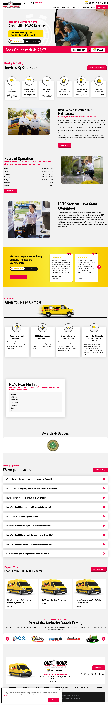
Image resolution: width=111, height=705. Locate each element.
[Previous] (7, 639)
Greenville (35, 12)
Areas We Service (89, 7)
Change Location (38, 2)
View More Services (97, 68)
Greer (13, 408)
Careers (99, 688)
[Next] (99, 267)
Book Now (102, 7)
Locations (16, 12)
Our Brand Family (82, 688)
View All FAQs (100, 470)
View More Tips (98, 569)
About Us (76, 7)
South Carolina (25, 12)
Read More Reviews (18, 277)
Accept (54, 700)
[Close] (59, 690)
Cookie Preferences (50, 694)
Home (10, 12)
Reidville (14, 397)
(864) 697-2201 (98, 2)
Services (56, 7)
